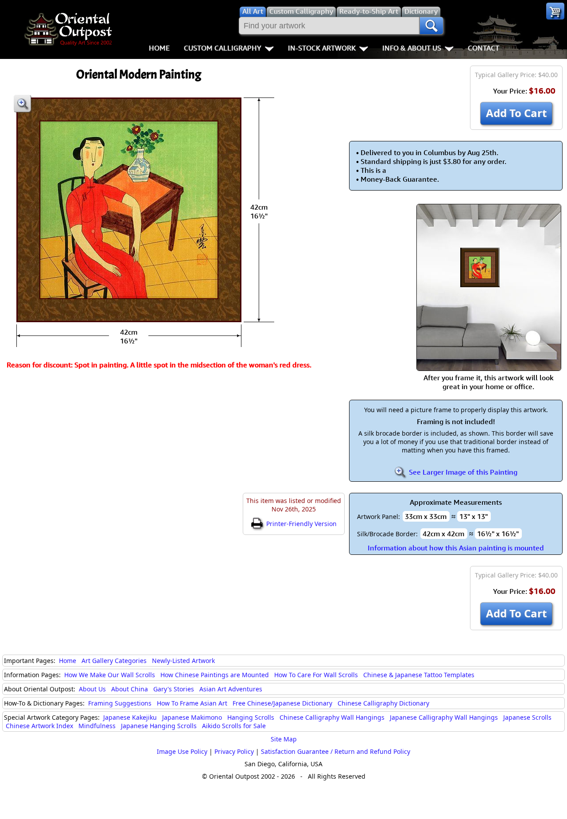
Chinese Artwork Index (39, 726)
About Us (92, 689)
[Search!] (431, 26)
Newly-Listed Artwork (183, 660)
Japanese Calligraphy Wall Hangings (444, 717)
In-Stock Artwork (322, 47)
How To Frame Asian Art (192, 703)
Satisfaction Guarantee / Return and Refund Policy (335, 751)
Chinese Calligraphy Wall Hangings (332, 717)
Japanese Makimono (192, 717)
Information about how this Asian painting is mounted (456, 547)
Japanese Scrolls (527, 717)
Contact (483, 47)
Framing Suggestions (119, 703)
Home (159, 47)
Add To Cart (516, 112)
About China (129, 689)
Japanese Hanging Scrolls (159, 726)
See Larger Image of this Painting (462, 472)
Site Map (284, 739)
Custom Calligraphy (222, 47)
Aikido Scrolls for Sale (234, 726)
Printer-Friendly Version (300, 523)
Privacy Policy (234, 751)
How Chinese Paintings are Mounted (214, 675)
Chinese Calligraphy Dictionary (383, 703)
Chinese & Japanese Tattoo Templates (418, 675)
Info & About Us (411, 47)
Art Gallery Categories (114, 660)
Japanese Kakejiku (130, 717)
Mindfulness (97, 726)
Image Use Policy (182, 751)
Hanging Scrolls (250, 717)
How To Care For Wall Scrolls (316, 675)
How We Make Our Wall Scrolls (109, 675)
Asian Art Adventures (230, 689)
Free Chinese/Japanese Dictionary (282, 703)
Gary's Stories (173, 689)
